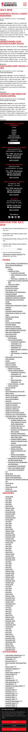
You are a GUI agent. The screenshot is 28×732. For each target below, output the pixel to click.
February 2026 (9, 508)
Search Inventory (10, 363)
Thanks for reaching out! (12, 407)
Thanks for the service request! (14, 412)
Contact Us (8, 489)
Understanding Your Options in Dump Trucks (12, 42)
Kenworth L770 (10, 691)
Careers (14, 132)
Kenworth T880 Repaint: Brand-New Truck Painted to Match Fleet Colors (19, 435)
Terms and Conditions (14, 137)
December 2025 (10, 512)
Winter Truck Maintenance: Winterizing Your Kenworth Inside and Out (16, 479)
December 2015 (10, 638)
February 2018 (9, 596)
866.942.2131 (18, 188)
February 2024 (9, 554)
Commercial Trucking (11, 657)
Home (7, 320)
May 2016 (8, 632)
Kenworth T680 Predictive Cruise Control (13, 95)
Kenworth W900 (10, 705)
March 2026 (9, 506)
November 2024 (10, 536)
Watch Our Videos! (14, 284)
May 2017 (8, 611)
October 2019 (9, 575)
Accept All (14, 722)
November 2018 (10, 580)
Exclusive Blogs (10, 674)
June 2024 (8, 546)
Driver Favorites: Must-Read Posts (15, 663)
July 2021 (8, 561)
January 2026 (9, 510)
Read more (3, 39)
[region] (14, 719)
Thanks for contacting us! (13, 403)
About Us (8, 267)
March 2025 (9, 529)
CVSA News (9, 659)
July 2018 (8, 586)
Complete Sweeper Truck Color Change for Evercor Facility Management (18, 422)
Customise (14, 725)
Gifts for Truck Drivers (12, 317)
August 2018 (9, 584)
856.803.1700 (17, 155)
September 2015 (10, 642)
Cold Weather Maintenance (13, 655)
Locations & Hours (13, 271)
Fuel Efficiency (9, 684)
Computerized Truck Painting (17, 466)
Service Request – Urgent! (16, 384)
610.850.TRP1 (17, 205)
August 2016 (9, 626)
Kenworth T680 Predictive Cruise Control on (15, 244)
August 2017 (9, 605)
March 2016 (9, 634)
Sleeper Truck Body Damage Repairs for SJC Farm (18, 450)
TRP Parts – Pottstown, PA (19, 278)
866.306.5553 (18, 154)
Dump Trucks (23, 46)
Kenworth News (10, 693)
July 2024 (8, 544)
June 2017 (8, 609)
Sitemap (7, 389)
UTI (6, 472)
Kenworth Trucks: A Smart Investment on (14, 228)
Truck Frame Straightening (16, 470)
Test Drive (8, 401)
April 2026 (8, 504)
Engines (7, 670)
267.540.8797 (17, 190)
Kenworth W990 (10, 707)
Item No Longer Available (13, 322)
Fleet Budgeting (8, 72)
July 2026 (8, 498)
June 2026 (8, 500)
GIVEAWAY (8, 319)
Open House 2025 (10, 334)
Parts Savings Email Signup (13, 357)
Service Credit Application (16, 370)
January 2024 (9, 556)
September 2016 (10, 624)
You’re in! (8, 485)
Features (8, 676)
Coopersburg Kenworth (18, 273)
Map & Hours (14, 160)
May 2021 (8, 565)
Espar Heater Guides (11, 672)
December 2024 (10, 535)
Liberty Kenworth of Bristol (13, 328)
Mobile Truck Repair (14, 368)
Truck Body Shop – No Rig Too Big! (16, 416)
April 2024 (8, 550)
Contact (14, 130)
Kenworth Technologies (9, 100)
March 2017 (9, 615)
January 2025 (9, 533)
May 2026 (8, 502)
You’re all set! (9, 483)
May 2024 (8, 548)
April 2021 (8, 567)
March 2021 (9, 569)
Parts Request (12, 338)
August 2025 (9, 519)
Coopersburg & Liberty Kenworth (12, 254)
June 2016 (8, 630)
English (12, 142)
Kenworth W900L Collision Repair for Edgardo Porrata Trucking (19, 441)
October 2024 (9, 538)
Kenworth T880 (10, 699)
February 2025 (9, 531)
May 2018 (8, 590)
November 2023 (10, 559)
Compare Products (11, 294)
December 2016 (10, 621)
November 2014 (10, 649)
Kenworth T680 (10, 695)
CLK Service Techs (11, 290)
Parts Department (10, 336)
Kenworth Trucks (10, 703)
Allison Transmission (11, 286)
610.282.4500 (17, 173)
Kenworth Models (10, 324)
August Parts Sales (11, 491)
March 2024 (9, 552)
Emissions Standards (11, 668)
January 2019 (9, 579)
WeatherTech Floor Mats (12, 475)
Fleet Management (11, 682)
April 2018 (8, 592)
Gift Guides (8, 688)
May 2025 (8, 525)
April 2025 (8, 527)
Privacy (14, 134)
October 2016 (9, 623)
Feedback (8, 303)
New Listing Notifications (12, 332)
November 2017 (10, 600)
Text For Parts (15, 157)
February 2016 (9, 636)
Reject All (14, 729)
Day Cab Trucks (10, 661)
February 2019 (9, 577)
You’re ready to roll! (11, 487)
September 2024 (10, 540)
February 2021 (9, 571)
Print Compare (9, 359)
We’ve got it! (9, 473)
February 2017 (9, 617)
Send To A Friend (10, 364)
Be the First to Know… (12, 288)
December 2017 (10, 598)
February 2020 (9, 573)
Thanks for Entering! (11, 405)
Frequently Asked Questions (13, 311)
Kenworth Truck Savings (12, 326)
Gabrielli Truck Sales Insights (14, 686)
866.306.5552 (18, 171)
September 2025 (10, 517)
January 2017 (9, 619)
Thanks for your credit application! (15, 414)
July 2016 (8, 628)
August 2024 (9, 542)
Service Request (13, 385)
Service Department (11, 366)
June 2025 (8, 523)
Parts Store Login (14, 135)
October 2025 (9, 515)
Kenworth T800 (10, 697)
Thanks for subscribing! (12, 410)
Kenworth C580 (10, 689)
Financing (8, 309)
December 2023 (10, 558)
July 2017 (8, 607)
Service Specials (10, 387)
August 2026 (9, 496)
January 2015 (9, 645)
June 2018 (8, 588)
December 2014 (10, 647)
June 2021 (8, 563)
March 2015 (9, 644)
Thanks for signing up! (12, 408)
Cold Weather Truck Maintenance (15, 292)
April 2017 (8, 613)
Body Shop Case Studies (15, 418)
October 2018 (9, 582)
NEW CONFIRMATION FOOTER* (15, 330)
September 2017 (10, 603)
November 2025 (10, 514)
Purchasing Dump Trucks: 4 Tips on (12, 238)
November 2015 (10, 640)
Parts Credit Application (15, 340)
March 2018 (9, 594)
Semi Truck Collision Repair (16, 468)
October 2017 (9, 601)
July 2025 (8, 521)
